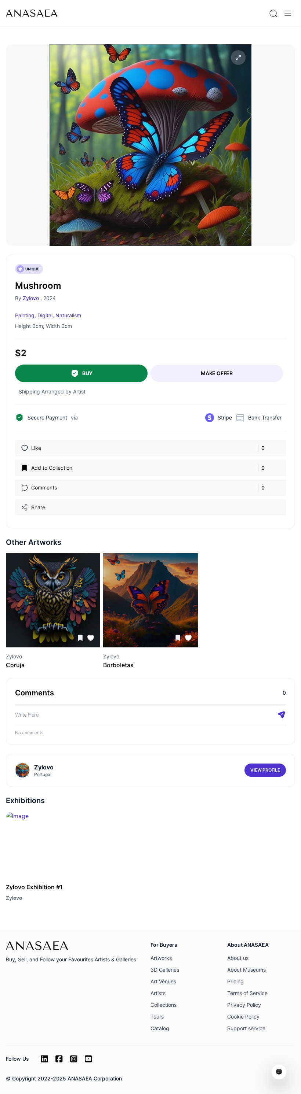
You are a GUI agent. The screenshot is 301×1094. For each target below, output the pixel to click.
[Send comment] (281, 714)
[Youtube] (88, 1058)
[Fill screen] (238, 57)
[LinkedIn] (44, 1058)
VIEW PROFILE (265, 770)
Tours (157, 1016)
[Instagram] (73, 1058)
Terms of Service (247, 993)
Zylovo (14, 898)
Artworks (161, 958)
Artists (158, 993)
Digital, (45, 315)
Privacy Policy (244, 1005)
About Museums (246, 970)
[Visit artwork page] (53, 600)
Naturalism (68, 315)
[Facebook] (59, 1058)
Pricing (235, 981)
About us (238, 958)
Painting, (25, 315)
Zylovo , (32, 298)
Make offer (217, 373)
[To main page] (32, 13)
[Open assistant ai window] (279, 1072)
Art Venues (163, 981)
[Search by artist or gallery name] (273, 13)
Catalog (159, 1028)
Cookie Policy (243, 1016)
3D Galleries (164, 970)
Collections (163, 1005)
